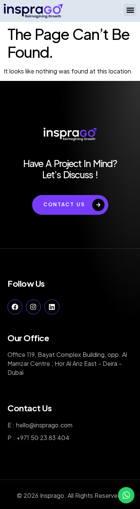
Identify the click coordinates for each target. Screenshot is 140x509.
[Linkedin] (51, 306)
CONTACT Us (64, 204)
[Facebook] (14, 306)
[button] (130, 10)
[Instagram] (33, 306)
